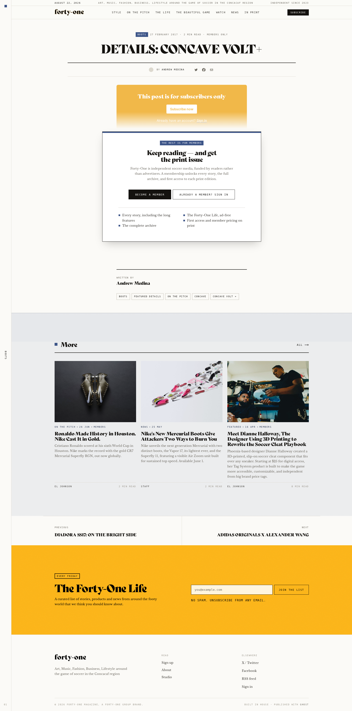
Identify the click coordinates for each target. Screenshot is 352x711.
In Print (252, 12)
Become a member (149, 194)
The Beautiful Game (193, 12)
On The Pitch (138, 12)
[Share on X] (195, 69)
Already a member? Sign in (203, 194)
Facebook (249, 671)
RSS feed (249, 679)
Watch (221, 12)
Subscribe (298, 12)
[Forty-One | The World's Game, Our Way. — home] (69, 12)
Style (116, 12)
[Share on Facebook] (203, 69)
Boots (142, 34)
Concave (200, 296)
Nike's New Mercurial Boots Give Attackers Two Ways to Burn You (179, 436)
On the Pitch (178, 296)
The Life (162, 12)
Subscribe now (181, 109)
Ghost (304, 704)
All (300, 344)
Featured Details (147, 296)
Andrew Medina (173, 69)
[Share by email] (211, 69)
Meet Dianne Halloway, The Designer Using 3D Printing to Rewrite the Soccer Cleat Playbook (266, 439)
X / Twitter (250, 663)
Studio (167, 677)
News (235, 12)
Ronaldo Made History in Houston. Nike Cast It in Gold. (95, 436)
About (166, 670)
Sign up (167, 663)
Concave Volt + (224, 296)
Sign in (247, 687)
